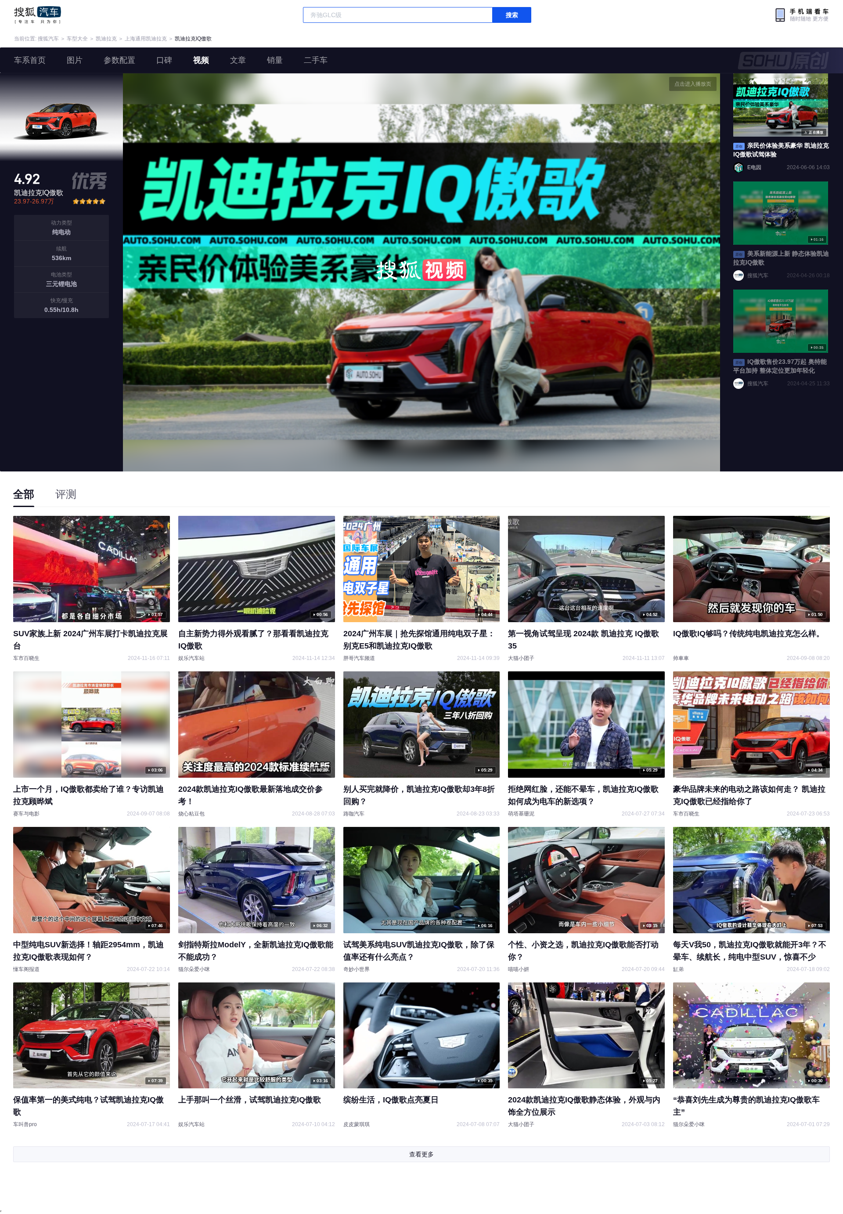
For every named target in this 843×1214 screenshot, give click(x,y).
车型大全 (77, 39)
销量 (275, 60)
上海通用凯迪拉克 (146, 39)
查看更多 (421, 1154)
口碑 (164, 60)
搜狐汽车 (37, 15)
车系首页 (30, 60)
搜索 (512, 14)
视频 (201, 60)
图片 (75, 60)
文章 (238, 60)
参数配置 (119, 60)
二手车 (316, 60)
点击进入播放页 (692, 84)
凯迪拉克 (106, 39)
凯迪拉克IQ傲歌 (193, 39)
